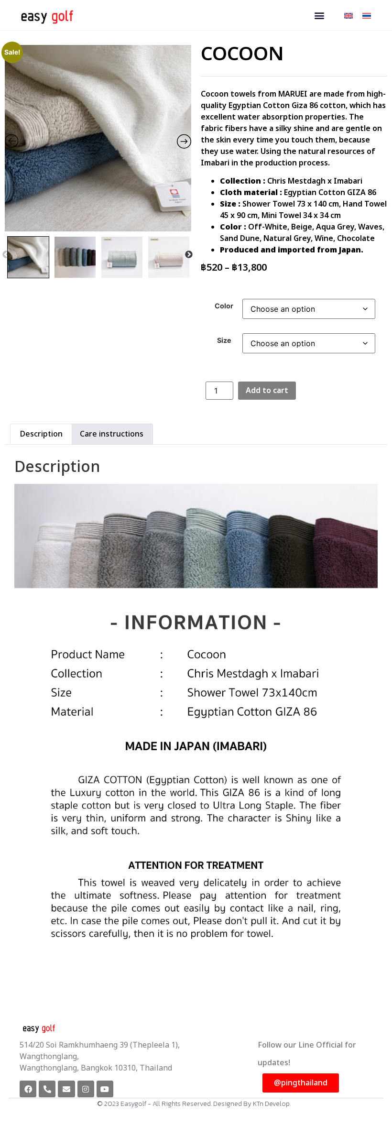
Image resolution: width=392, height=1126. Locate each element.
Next (189, 255)
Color (224, 306)
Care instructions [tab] (111, 434)
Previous (6, 255)
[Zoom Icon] (98, 138)
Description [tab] (41, 434)
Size (224, 340)
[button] (319, 15)
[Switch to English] (348, 15)
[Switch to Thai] (367, 15)
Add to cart (267, 390)
